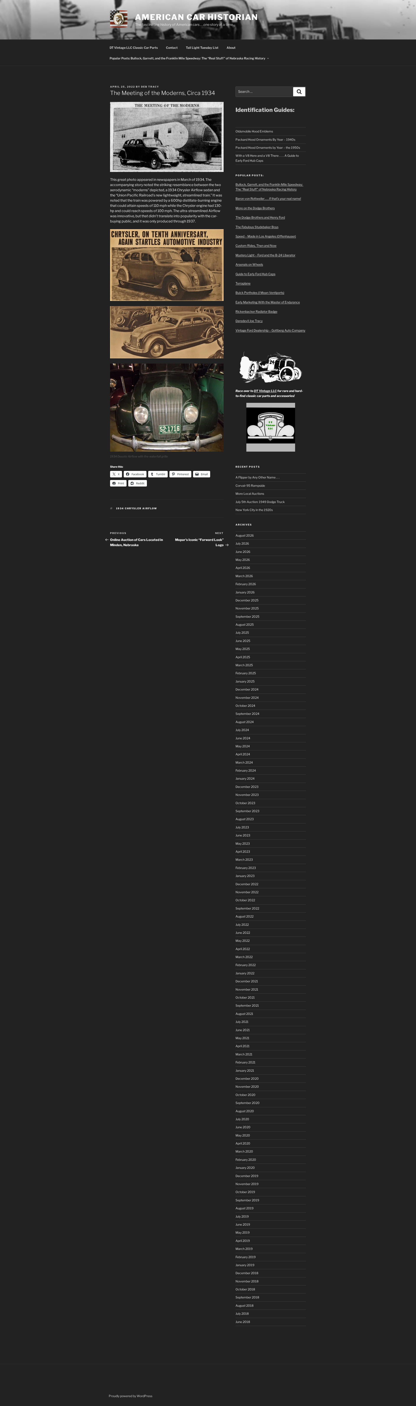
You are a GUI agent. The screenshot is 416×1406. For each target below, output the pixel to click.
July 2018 (242, 1313)
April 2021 (243, 1046)
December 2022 (247, 884)
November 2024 (247, 697)
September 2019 (247, 1200)
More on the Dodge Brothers (255, 208)
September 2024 (247, 713)
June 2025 (243, 641)
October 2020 (245, 1095)
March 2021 (244, 1054)
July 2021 (242, 1022)
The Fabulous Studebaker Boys (257, 227)
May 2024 (243, 746)
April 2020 (243, 1143)
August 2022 (245, 916)
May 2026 (243, 560)
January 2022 (245, 973)
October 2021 (245, 997)
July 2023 (242, 827)
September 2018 (247, 1297)
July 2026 (242, 543)
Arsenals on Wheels (249, 264)
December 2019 (247, 1176)
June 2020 (243, 1127)
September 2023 (247, 811)
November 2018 (247, 1281)
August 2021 (244, 1014)
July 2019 (242, 1216)
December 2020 (247, 1078)
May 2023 (243, 843)
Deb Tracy (150, 86)
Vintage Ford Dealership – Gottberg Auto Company (270, 330)
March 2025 (244, 665)
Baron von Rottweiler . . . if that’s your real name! (268, 198)
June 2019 (243, 1224)
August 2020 (245, 1111)
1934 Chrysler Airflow (136, 508)
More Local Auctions (250, 493)
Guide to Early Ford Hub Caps (255, 274)
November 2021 (247, 989)
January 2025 (245, 681)
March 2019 (244, 1249)
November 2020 (247, 1086)
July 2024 (242, 730)
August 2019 (245, 1208)
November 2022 (247, 892)
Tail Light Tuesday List (202, 47)
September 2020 (248, 1103)
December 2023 (247, 787)
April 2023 (243, 851)
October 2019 (245, 1192)
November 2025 (247, 608)
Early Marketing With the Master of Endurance (268, 302)
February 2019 (246, 1257)
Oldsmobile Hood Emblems (254, 131)
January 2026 (245, 592)
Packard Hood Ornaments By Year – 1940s (265, 139)
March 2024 (244, 762)
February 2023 (246, 868)
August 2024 (245, 722)
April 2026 (243, 568)
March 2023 (244, 859)
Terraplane (243, 283)
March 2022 (244, 957)
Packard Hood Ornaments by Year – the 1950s (268, 147)
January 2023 (245, 876)
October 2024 (245, 705)
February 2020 (246, 1159)
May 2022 (243, 940)
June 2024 (243, 738)
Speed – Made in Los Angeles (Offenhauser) (266, 236)
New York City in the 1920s (254, 510)
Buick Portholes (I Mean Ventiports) (260, 292)
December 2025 (247, 600)
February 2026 (246, 584)
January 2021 (245, 1070)
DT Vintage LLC (265, 391)
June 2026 (243, 552)
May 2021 (242, 1038)
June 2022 (243, 932)
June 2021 (243, 1030)
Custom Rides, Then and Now (256, 245)
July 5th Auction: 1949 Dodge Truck (260, 502)
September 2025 (247, 616)
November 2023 (247, 795)
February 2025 (246, 673)
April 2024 (243, 754)
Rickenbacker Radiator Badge (256, 311)
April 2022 (243, 949)
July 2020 (242, 1119)
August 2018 (245, 1305)
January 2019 (245, 1265)
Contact (172, 47)
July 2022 (242, 924)
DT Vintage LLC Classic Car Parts (134, 47)
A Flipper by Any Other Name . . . (258, 477)
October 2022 (245, 900)
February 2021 (245, 1062)
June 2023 (243, 835)
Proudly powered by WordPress (130, 1396)
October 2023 (245, 803)
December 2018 (247, 1273)
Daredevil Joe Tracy (249, 321)
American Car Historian (196, 17)
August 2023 (245, 819)
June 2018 (243, 1322)
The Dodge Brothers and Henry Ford (260, 217)
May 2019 (243, 1232)
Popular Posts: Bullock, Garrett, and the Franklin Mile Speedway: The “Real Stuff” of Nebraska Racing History (187, 58)
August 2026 (245, 535)
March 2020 (244, 1151)
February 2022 (246, 965)
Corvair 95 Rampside (250, 485)
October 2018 (245, 1289)
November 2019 (247, 1184)
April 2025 (243, 657)
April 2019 (243, 1241)
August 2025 (245, 624)
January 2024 (245, 778)
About (231, 47)
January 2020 (245, 1167)
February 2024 (246, 770)
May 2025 (243, 649)
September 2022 (247, 908)
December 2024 (247, 689)
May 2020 (243, 1135)
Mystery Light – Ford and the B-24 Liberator (265, 255)
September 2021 (247, 1005)
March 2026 (244, 576)
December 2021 (247, 981)
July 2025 (242, 632)
